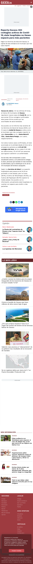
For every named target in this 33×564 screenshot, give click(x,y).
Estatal (3, 498)
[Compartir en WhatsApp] (16, 202)
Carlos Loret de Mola (9, 246)
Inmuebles (20, 514)
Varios (18, 519)
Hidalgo (19, 498)
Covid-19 (5, 195)
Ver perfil (9, 104)
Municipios (4, 504)
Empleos (19, 516)
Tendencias (5, 510)
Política (4, 506)
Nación (3, 508)
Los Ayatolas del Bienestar (12, 249)
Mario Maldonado (8, 227)
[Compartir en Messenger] (19, 202)
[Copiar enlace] (22, 202)
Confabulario (20, 533)
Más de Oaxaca (6, 512)
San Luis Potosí (21, 502)
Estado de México (22, 500)
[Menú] (31, 2)
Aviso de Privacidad (19, 545)
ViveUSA (19, 531)
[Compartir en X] (13, 202)
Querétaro (20, 504)
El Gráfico (20, 527)
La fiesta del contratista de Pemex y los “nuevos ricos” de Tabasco (13, 231)
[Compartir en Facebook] (11, 202)
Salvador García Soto (9, 237)
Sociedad (4, 99)
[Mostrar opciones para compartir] (31, 7)
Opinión (5, 223)
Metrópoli (4, 500)
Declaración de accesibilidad (16, 554)
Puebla (19, 506)
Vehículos (19, 517)
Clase (18, 529)
